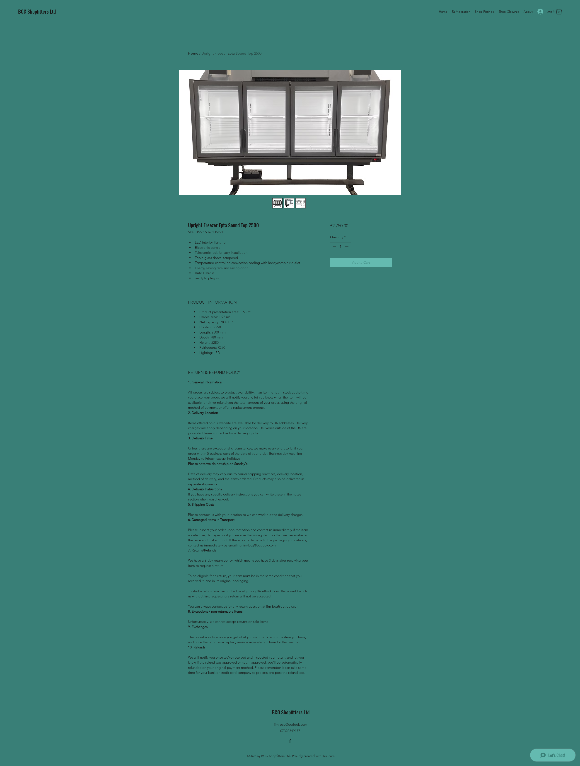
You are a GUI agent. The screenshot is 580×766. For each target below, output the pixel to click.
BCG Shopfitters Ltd (37, 11)
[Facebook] (290, 741)
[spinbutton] (340, 246)
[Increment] (347, 246)
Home (193, 53)
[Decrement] (334, 246)
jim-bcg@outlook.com (290, 724)
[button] (559, 11)
